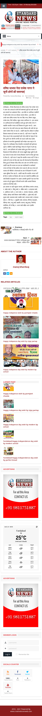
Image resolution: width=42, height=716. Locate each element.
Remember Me (24, 654)
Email (37, 98)
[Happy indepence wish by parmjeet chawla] (21, 387)
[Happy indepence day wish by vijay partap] (21, 404)
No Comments (30, 96)
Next (25, 238)
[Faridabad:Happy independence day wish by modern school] (21, 435)
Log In (7, 654)
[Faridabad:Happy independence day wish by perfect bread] (21, 451)
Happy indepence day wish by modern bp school (20, 370)
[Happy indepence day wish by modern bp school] (21, 418)
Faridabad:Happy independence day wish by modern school (20, 442)
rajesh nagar (19, 217)
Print (29, 98)
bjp (11, 217)
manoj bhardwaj (15, 96)
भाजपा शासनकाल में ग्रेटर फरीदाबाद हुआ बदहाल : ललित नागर (17, 241)
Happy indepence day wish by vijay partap (20, 341)
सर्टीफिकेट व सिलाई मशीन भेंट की (22, 229)
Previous (18, 227)
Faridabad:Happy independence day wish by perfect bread (20, 459)
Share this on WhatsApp (14, 103)
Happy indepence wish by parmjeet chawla (20, 313)
